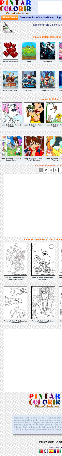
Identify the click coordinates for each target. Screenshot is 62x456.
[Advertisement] (31, 205)
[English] (46, 451)
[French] (56, 451)
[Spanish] (51, 451)
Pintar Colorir (19, 7)
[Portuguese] (41, 451)
